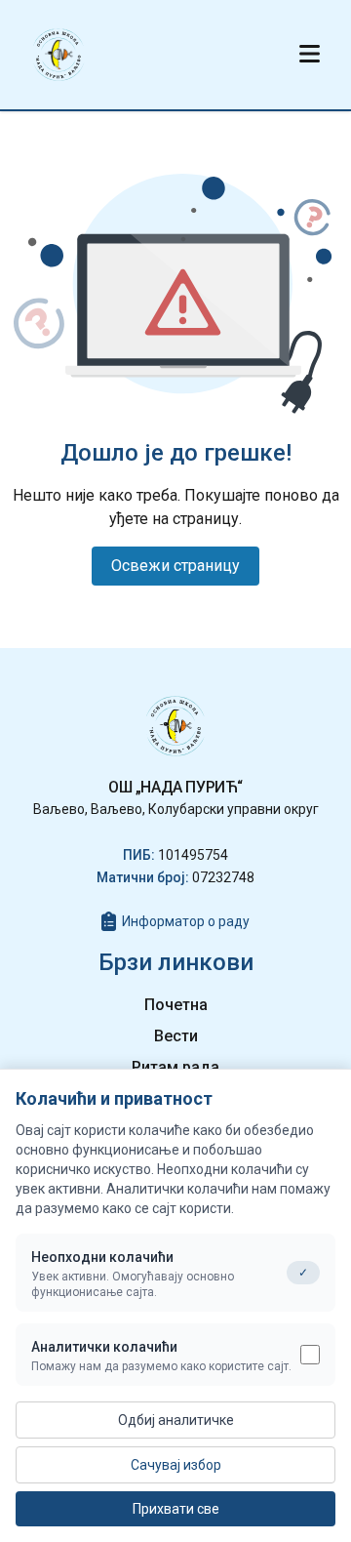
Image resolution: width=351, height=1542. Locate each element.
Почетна (176, 1004)
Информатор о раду (186, 921)
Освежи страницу (175, 565)
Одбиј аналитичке (176, 1420)
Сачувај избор (176, 1465)
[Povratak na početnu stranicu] (58, 54)
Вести (176, 1036)
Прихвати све (176, 1509)
